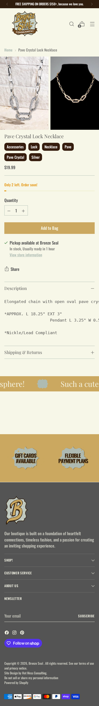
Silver (35, 157)
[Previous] (7, 4)
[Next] (92, 4)
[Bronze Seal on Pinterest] (22, 633)
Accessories (15, 146)
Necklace (50, 146)
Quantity (11, 200)
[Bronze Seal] (24, 23)
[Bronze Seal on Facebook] (7, 633)
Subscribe (86, 615)
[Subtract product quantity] (9, 210)
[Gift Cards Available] (25, 458)
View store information (26, 254)
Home (8, 49)
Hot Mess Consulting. (34, 672)
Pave (68, 146)
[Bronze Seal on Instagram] (15, 633)
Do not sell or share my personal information (31, 677)
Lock (34, 146)
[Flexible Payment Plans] (73, 458)
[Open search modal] (71, 24)
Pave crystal (15, 157)
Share (15, 269)
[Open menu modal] (92, 24)
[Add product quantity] (23, 210)
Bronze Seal (36, 663)
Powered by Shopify (16, 682)
